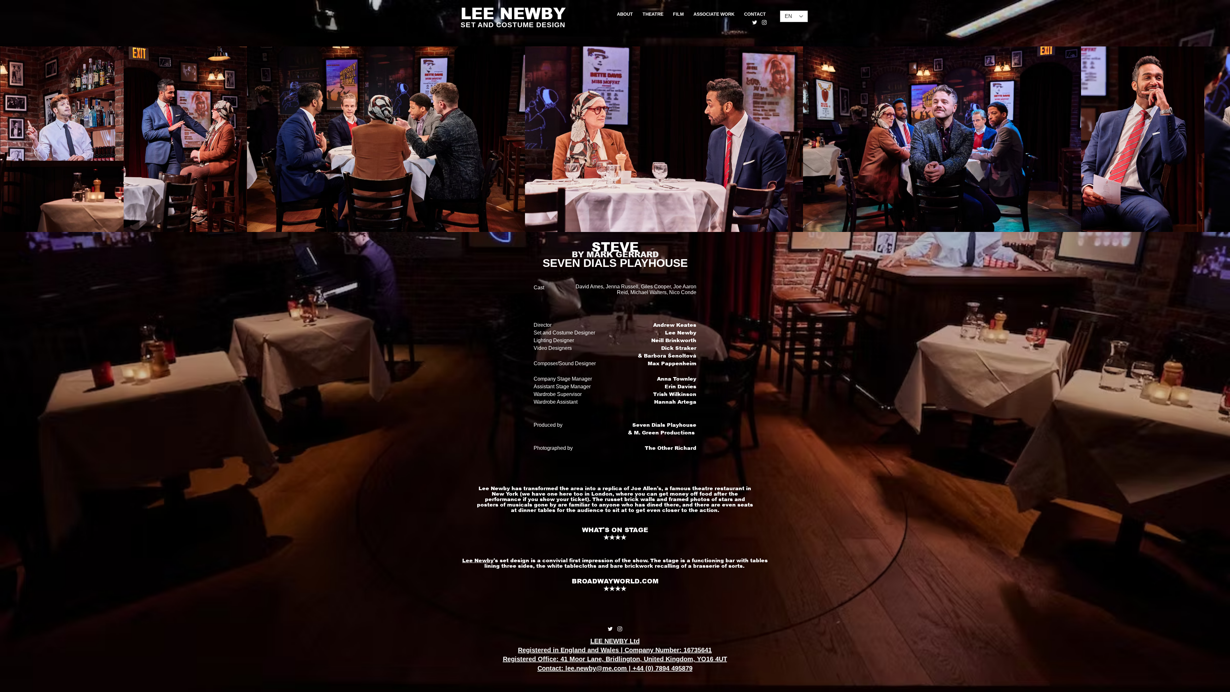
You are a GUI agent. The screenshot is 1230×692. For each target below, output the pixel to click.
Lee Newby (478, 560)
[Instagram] (764, 22)
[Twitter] (754, 22)
